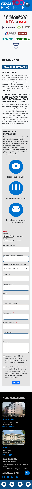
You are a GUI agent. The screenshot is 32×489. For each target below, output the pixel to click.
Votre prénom (8, 284)
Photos (13, 427)
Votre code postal (9, 322)
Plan (5, 427)
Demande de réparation (15, 67)
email (5, 294)
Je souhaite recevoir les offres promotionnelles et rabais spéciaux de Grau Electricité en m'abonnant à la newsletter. (16, 359)
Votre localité (7, 332)
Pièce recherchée (9, 245)
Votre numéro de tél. (10, 303)
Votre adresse (7, 313)
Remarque (7, 342)
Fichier (5, 234)
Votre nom (6, 274)
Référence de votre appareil (13, 255)
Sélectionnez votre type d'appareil (14, 265)
